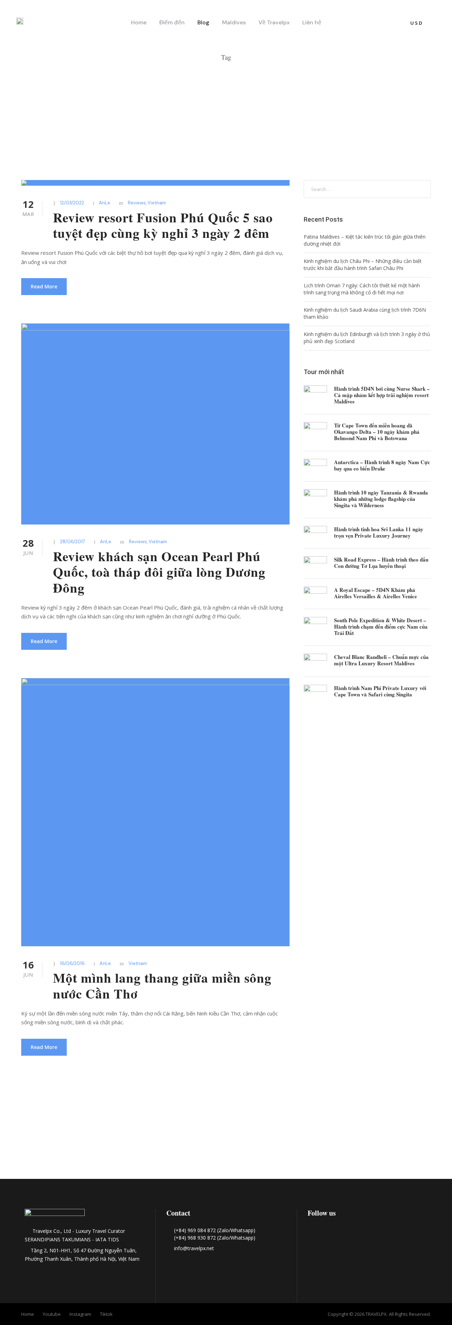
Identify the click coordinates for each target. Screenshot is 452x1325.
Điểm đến (172, 22)
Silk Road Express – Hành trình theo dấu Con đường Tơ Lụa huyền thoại (381, 563)
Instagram (80, 1314)
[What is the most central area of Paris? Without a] (135, 1138)
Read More (44, 286)
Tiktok (106, 1314)
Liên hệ (311, 22)
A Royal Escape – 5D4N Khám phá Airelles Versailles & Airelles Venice (375, 593)
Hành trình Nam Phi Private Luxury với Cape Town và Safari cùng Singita (380, 691)
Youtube (52, 1314)
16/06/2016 (72, 963)
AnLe (104, 203)
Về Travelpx (274, 22)
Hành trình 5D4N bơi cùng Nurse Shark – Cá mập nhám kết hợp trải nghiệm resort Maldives (382, 395)
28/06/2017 (72, 542)
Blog (203, 22)
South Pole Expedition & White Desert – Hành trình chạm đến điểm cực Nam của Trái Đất (381, 626)
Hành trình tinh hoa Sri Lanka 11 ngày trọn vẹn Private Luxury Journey (378, 532)
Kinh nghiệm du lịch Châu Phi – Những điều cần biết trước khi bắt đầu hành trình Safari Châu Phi (363, 264)
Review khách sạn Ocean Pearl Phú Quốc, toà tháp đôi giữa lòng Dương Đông (159, 572)
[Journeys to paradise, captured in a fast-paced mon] (316, 1138)
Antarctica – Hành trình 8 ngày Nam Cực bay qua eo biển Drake (382, 465)
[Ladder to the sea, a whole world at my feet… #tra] (45, 1138)
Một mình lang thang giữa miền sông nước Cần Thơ (162, 985)
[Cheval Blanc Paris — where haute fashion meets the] (226, 1149)
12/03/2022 (72, 203)
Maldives (234, 22)
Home (139, 22)
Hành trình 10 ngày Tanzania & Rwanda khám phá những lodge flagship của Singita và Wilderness (381, 498)
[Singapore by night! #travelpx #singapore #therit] (407, 1138)
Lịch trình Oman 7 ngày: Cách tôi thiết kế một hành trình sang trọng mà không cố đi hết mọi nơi (362, 289)
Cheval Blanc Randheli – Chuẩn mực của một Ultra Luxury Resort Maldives (381, 660)
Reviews (137, 203)
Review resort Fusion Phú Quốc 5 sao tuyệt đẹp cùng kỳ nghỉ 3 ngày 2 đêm (163, 225)
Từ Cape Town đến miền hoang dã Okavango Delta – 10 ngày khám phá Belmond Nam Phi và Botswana (377, 431)
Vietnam (157, 203)
